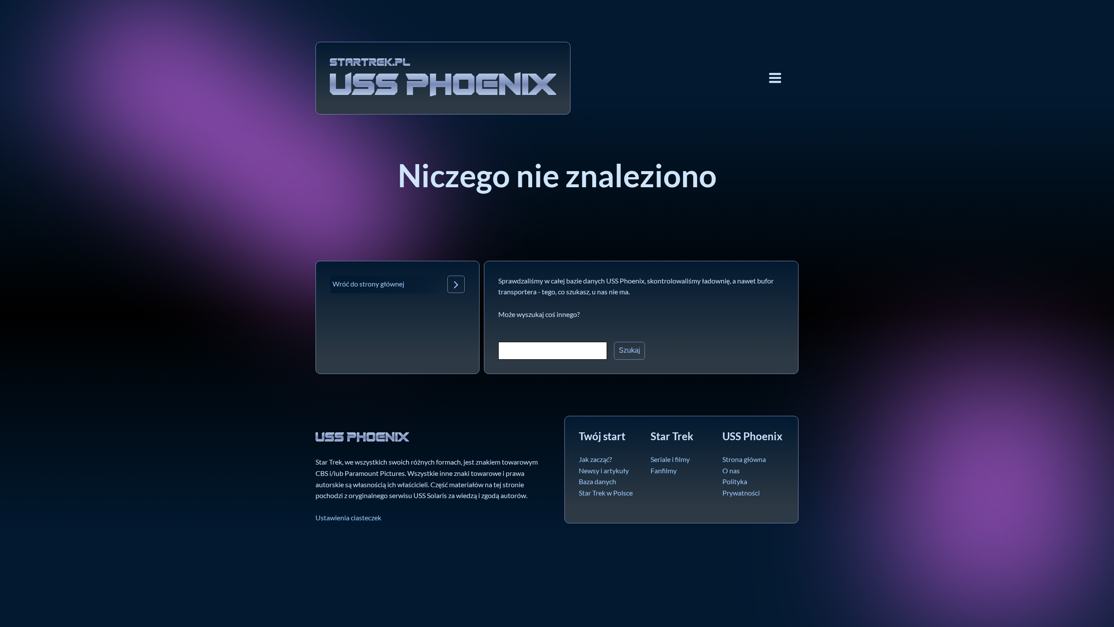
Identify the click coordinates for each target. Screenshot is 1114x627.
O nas (731, 470)
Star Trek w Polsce (606, 493)
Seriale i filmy (670, 459)
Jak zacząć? (595, 459)
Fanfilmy (664, 470)
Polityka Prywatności (741, 487)
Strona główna (744, 459)
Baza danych (597, 481)
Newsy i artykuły (604, 470)
